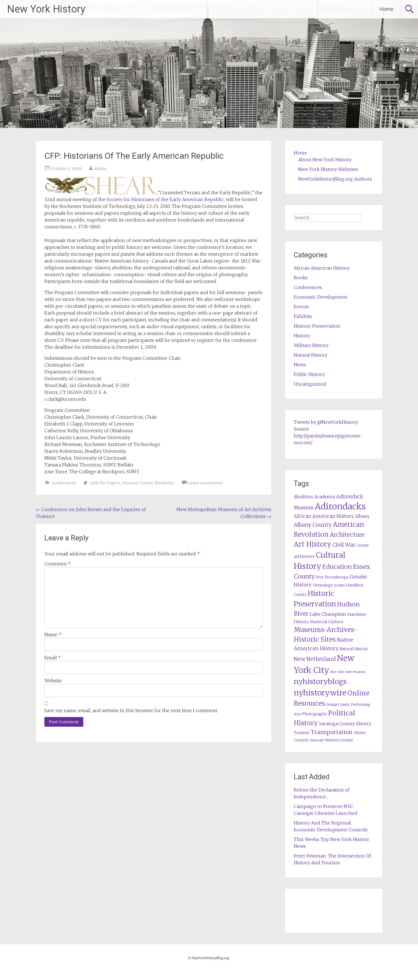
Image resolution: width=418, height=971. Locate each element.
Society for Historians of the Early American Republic (165, 199)
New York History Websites (328, 169)
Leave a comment (205, 483)
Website (53, 680)
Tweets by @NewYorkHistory (326, 422)
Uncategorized (310, 384)
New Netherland (315, 659)
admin (100, 168)
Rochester (165, 483)
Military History (311, 345)
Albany (362, 516)
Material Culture (326, 621)
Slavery (363, 723)
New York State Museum (347, 672)
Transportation (331, 732)
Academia (324, 496)
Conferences (63, 483)
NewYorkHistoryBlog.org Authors (335, 179)
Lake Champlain (328, 614)
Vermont (317, 740)
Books (301, 277)
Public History (309, 374)
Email (52, 657)
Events (301, 306)
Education (337, 567)
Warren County (339, 740)
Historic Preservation (317, 326)
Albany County (313, 525)
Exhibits (303, 316)
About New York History (324, 159)
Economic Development (320, 297)
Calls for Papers (105, 483)
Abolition (303, 496)
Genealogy (323, 585)
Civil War (343, 544)
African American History (321, 268)
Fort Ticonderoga (332, 577)
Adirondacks (340, 506)
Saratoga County (337, 723)
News (300, 364)
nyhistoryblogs (320, 681)
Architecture (347, 534)
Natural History (310, 355)
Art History (312, 544)
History (302, 335)
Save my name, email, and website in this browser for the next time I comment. (131, 710)
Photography (314, 714)
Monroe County (137, 483)
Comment (57, 564)
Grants (339, 585)
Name (52, 634)
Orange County (338, 704)
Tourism (301, 732)
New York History (46, 9)
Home (387, 9)
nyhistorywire (320, 692)
